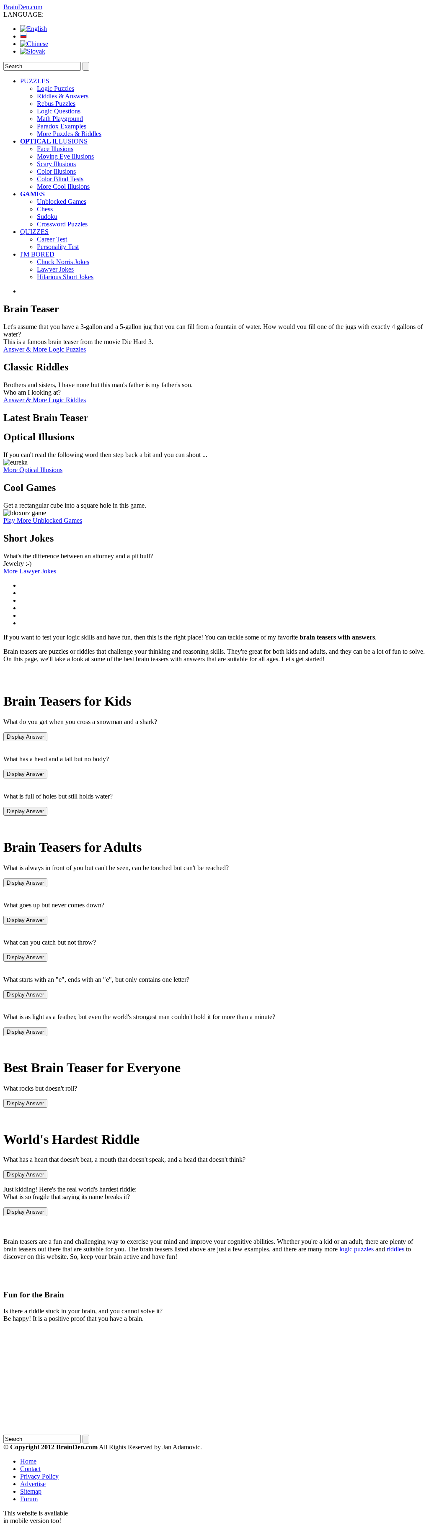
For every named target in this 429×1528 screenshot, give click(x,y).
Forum (29, 1498)
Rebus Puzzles (56, 103)
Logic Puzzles (55, 88)
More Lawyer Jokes (29, 571)
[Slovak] (32, 51)
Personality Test (58, 246)
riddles (395, 1249)
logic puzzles (356, 1249)
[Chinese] (34, 43)
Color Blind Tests (60, 178)
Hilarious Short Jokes (65, 276)
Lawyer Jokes (55, 269)
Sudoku (47, 216)
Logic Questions (58, 111)
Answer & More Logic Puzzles (44, 349)
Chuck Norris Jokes (63, 261)
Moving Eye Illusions (65, 156)
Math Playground (60, 118)
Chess (45, 209)
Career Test (52, 239)
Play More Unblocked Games (42, 520)
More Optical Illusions (32, 469)
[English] (33, 28)
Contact (30, 1468)
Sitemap (30, 1491)
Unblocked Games (61, 201)
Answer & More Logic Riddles (44, 399)
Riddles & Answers (62, 96)
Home (28, 1461)
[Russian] (23, 36)
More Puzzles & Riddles (69, 133)
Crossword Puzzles (62, 224)
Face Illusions (55, 148)
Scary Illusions (56, 163)
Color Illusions (56, 171)
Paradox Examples (61, 126)
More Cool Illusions (63, 186)
